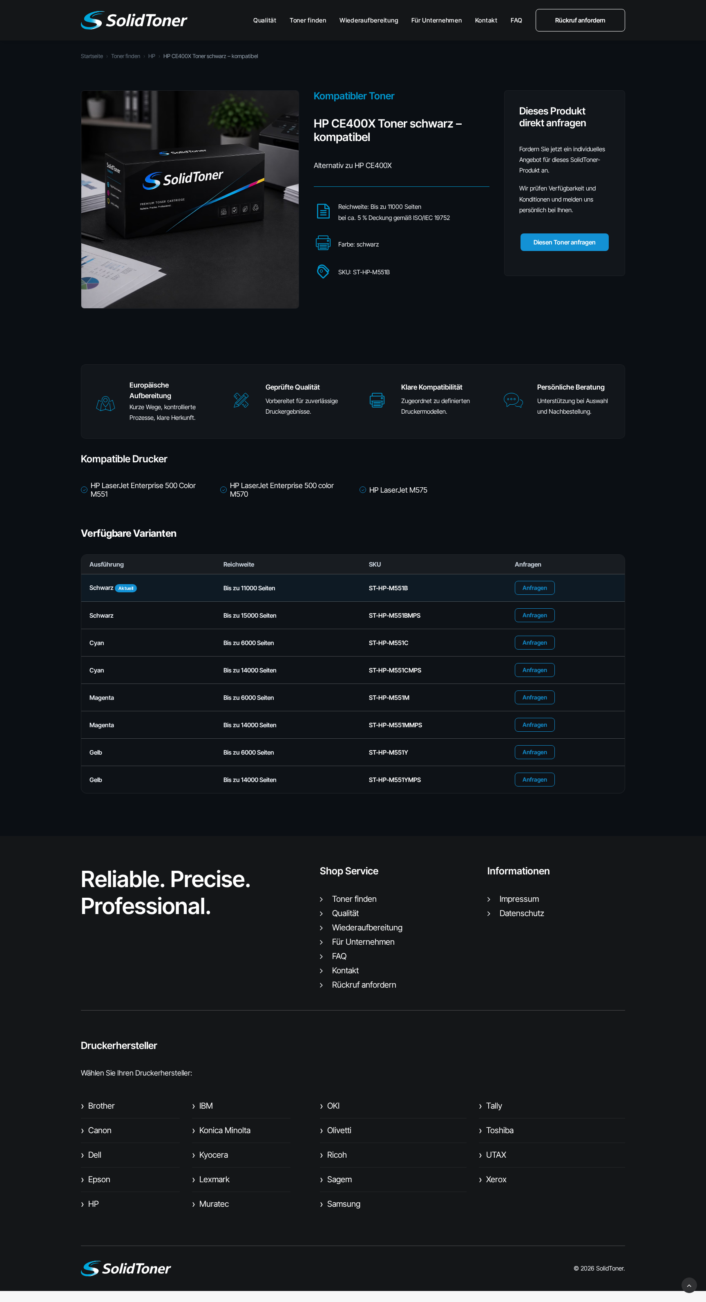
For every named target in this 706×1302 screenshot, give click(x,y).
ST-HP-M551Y (388, 752)
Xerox (493, 1179)
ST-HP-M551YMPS (395, 780)
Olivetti (335, 1130)
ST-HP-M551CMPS (395, 670)
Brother (98, 1106)
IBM (202, 1106)
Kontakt (486, 20)
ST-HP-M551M (389, 697)
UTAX (492, 1155)
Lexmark (211, 1179)
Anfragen (535, 587)
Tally (490, 1106)
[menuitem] (267, 20)
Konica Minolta (221, 1130)
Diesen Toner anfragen (565, 242)
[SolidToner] (134, 20)
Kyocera (210, 1155)
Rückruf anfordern (364, 985)
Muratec (210, 1204)
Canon (96, 1130)
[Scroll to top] (689, 1284)
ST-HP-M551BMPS (394, 615)
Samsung (340, 1204)
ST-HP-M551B (388, 588)
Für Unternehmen (436, 20)
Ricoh (333, 1155)
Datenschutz (522, 913)
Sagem (336, 1179)
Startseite (92, 56)
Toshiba (496, 1130)
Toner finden (308, 20)
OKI (330, 1106)
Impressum (519, 899)
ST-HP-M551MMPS (395, 725)
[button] (105, 407)
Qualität (265, 20)
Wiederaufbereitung (369, 20)
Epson (95, 1179)
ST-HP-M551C (389, 643)
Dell (91, 1155)
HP (151, 56)
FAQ (517, 20)
